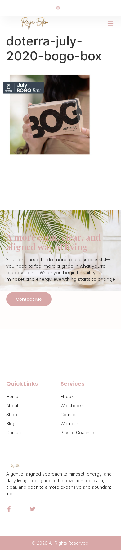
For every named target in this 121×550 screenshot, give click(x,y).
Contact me (29, 299)
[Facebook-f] (9, 509)
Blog (11, 423)
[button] (110, 23)
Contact (14, 432)
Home (12, 396)
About (12, 405)
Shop (11, 414)
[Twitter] (32, 509)
